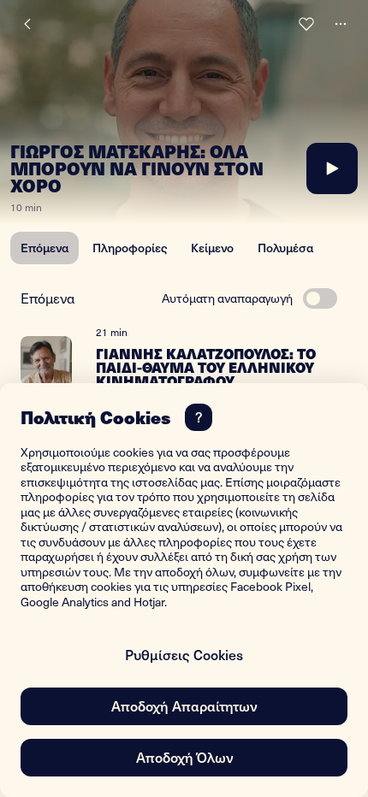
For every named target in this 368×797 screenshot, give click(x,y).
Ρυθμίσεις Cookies (184, 654)
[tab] (44, 248)
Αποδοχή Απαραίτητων (184, 705)
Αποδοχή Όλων (184, 756)
